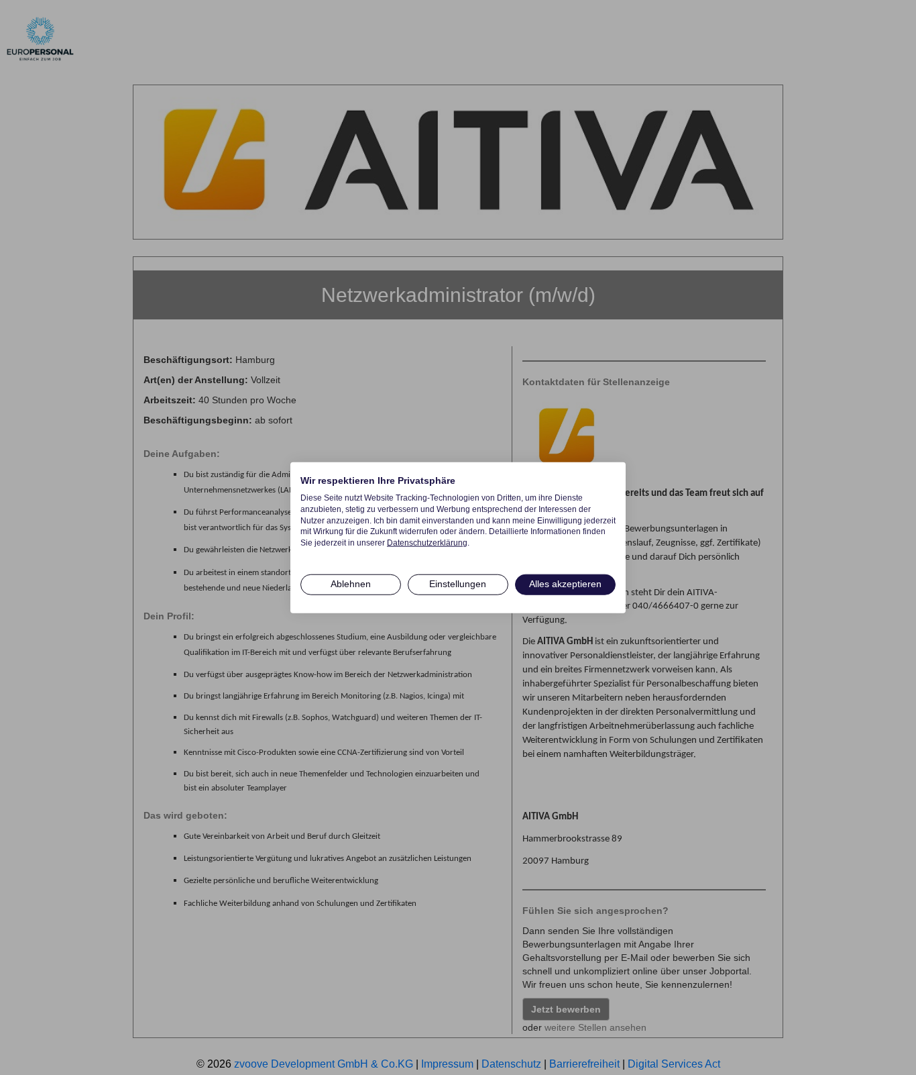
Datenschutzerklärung (427, 543)
